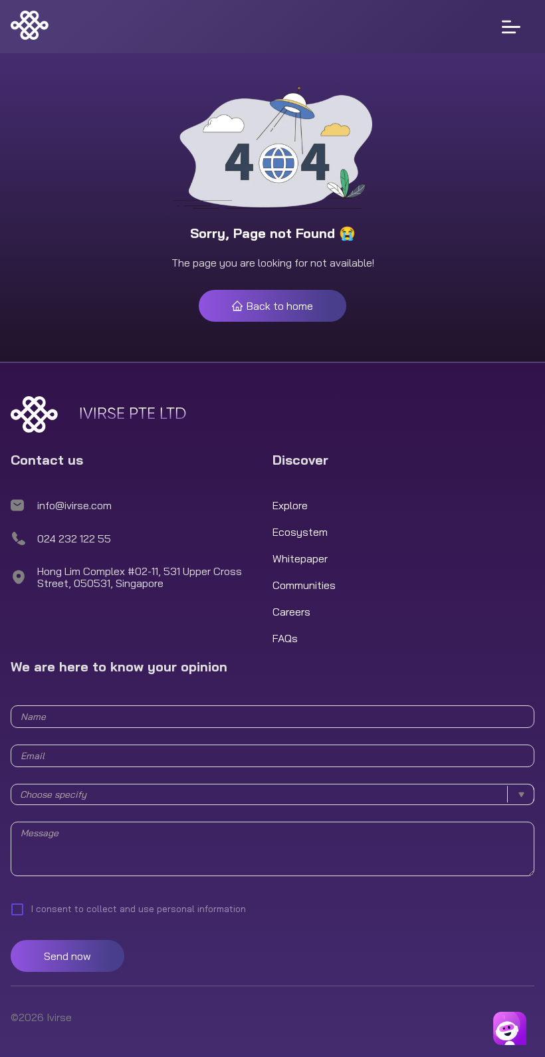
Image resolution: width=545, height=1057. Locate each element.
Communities (304, 585)
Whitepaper (300, 558)
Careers (291, 611)
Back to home (280, 305)
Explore (290, 505)
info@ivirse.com (74, 505)
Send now (67, 956)
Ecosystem (300, 531)
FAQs (285, 638)
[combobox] (272, 794)
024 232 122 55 (74, 538)
